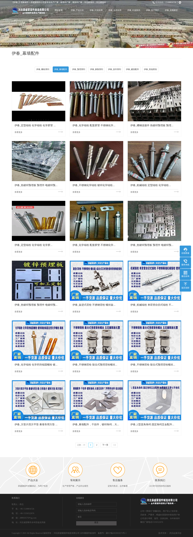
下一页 (105, 445)
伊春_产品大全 (77, 10)
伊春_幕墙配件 (60, 69)
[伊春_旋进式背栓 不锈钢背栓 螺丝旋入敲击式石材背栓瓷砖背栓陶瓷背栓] (96, 281)
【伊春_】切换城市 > (21, 2)
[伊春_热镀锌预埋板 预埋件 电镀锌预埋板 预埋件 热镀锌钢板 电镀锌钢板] (38, 161)
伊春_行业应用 (96, 10)
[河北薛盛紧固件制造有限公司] (30, 11)
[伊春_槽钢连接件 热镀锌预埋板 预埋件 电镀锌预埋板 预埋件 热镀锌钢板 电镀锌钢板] (154, 101)
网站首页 (59, 10)
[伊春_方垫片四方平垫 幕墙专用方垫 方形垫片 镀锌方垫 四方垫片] (38, 400)
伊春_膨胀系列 (96, 69)
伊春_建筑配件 (132, 69)
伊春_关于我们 (152, 10)
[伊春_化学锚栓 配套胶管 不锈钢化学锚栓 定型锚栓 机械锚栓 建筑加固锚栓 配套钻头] (96, 101)
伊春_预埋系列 (78, 69)
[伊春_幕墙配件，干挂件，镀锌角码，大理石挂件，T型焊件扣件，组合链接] (96, 400)
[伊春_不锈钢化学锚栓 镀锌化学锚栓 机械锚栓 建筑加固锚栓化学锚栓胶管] (96, 161)
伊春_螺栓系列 (42, 69)
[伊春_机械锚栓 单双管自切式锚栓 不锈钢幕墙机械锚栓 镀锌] (154, 281)
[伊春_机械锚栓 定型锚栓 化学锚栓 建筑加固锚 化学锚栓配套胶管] (154, 161)
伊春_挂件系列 (114, 69)
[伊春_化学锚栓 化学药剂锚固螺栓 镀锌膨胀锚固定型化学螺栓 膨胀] (38, 340)
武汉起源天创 (175, 533)
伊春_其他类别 (150, 69)
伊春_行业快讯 (133, 10)
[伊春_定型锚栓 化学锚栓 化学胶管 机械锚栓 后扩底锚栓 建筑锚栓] (38, 101)
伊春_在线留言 (171, 10)
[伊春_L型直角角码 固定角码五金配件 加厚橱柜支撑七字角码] (154, 400)
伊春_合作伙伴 (115, 10)
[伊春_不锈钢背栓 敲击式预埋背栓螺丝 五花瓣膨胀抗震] (96, 340)
